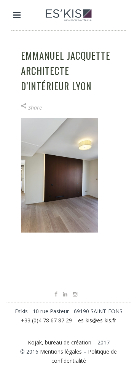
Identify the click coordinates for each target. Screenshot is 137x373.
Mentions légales (61, 351)
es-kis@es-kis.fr (97, 320)
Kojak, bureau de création (60, 342)
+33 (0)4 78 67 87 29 (46, 320)
